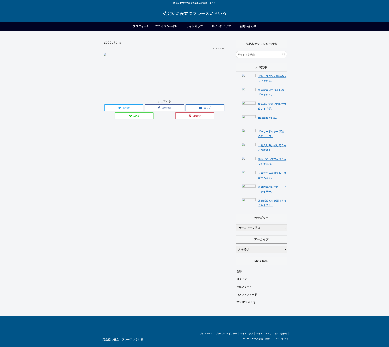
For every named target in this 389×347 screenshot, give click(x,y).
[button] (283, 54)
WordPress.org (245, 302)
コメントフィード (246, 294)
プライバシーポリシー (226, 333)
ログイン (241, 279)
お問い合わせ (280, 333)
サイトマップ (246, 333)
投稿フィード (244, 286)
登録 (239, 271)
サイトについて (263, 333)
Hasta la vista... (267, 117)
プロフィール (206, 333)
